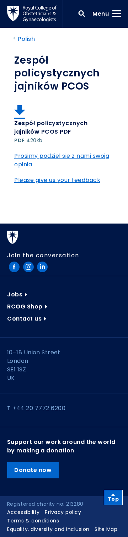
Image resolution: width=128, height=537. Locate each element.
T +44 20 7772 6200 (36, 408)
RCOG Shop (25, 306)
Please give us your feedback (57, 180)
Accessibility (23, 512)
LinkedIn (42, 267)
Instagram (28, 267)
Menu (102, 13)
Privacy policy (63, 512)
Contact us (24, 319)
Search (82, 14)
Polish (26, 39)
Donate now (33, 470)
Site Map (106, 529)
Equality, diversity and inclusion (48, 529)
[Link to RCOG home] (35, 14)
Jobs (14, 294)
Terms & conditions (33, 520)
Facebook (14, 267)
